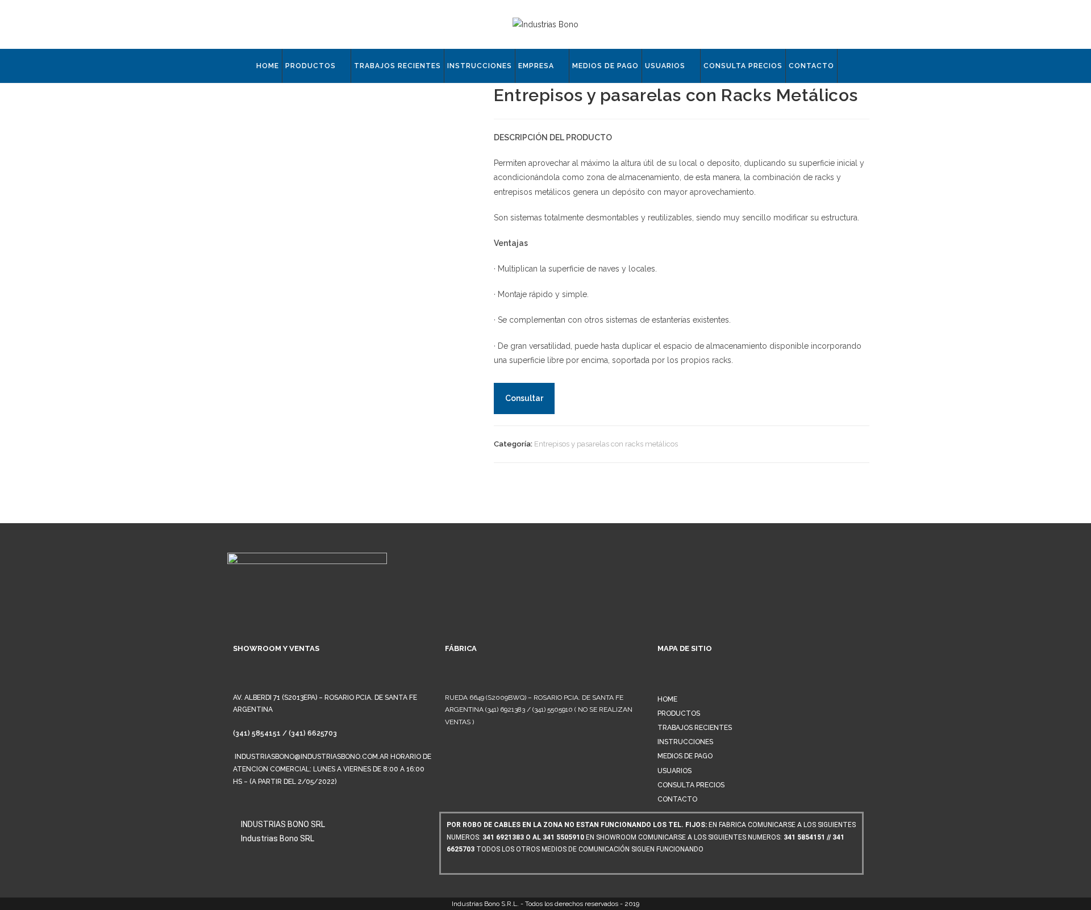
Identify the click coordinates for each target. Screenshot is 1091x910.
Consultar (524, 398)
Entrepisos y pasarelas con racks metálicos (606, 444)
